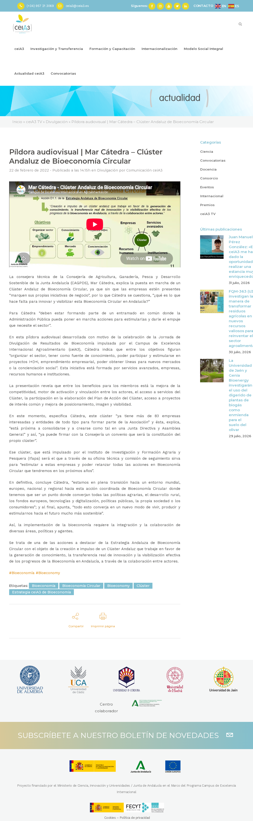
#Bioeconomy (48, 573)
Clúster (143, 585)
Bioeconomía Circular (81, 585)
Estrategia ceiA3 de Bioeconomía (41, 592)
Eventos (207, 187)
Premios (207, 205)
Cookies (110, 818)
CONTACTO (203, 6)
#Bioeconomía (22, 573)
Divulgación (107, 170)
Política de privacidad (135, 818)
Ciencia (206, 151)
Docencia (208, 169)
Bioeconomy (118, 585)
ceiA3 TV (207, 214)
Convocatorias (213, 160)
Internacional (211, 196)
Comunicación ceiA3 (144, 170)
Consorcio (209, 178)
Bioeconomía (43, 585)
